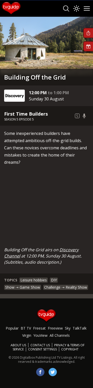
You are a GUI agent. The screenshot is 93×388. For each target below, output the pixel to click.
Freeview (55, 328)
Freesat (39, 328)
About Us (18, 345)
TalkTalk (80, 328)
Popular (12, 328)
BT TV (26, 328)
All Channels (60, 335)
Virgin (26, 335)
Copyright (70, 349)
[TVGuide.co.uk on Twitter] (53, 372)
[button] (88, 33)
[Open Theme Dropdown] (76, 8)
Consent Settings (42, 349)
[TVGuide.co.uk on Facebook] (40, 372)
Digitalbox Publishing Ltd (38, 357)
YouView (40, 335)
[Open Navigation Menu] (87, 8)
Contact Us (40, 345)
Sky (68, 328)
